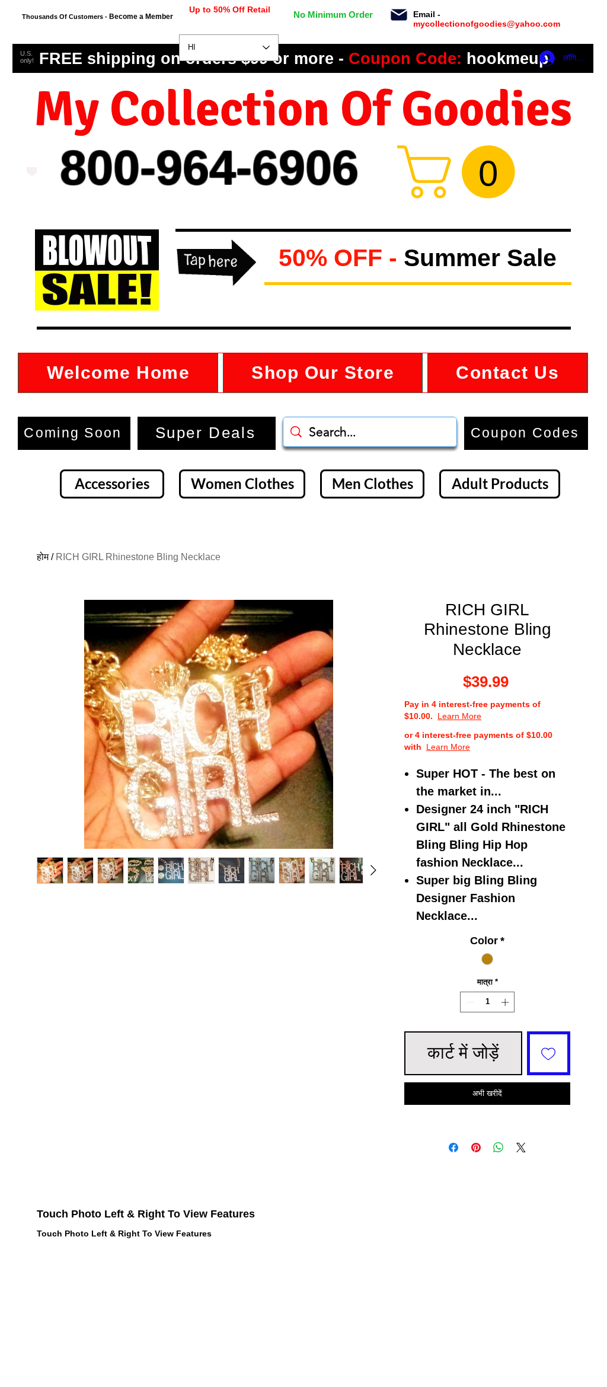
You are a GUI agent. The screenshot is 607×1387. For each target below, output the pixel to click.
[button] (269, 259)
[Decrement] (469, 1002)
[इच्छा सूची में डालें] (549, 1053)
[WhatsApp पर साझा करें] (498, 1147)
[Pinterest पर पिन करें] (476, 1147)
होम (43, 557)
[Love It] (31, 171)
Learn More (459, 716)
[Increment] (506, 1002)
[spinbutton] (487, 1002)
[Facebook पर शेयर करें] (453, 1147)
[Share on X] (521, 1147)
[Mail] (398, 15)
